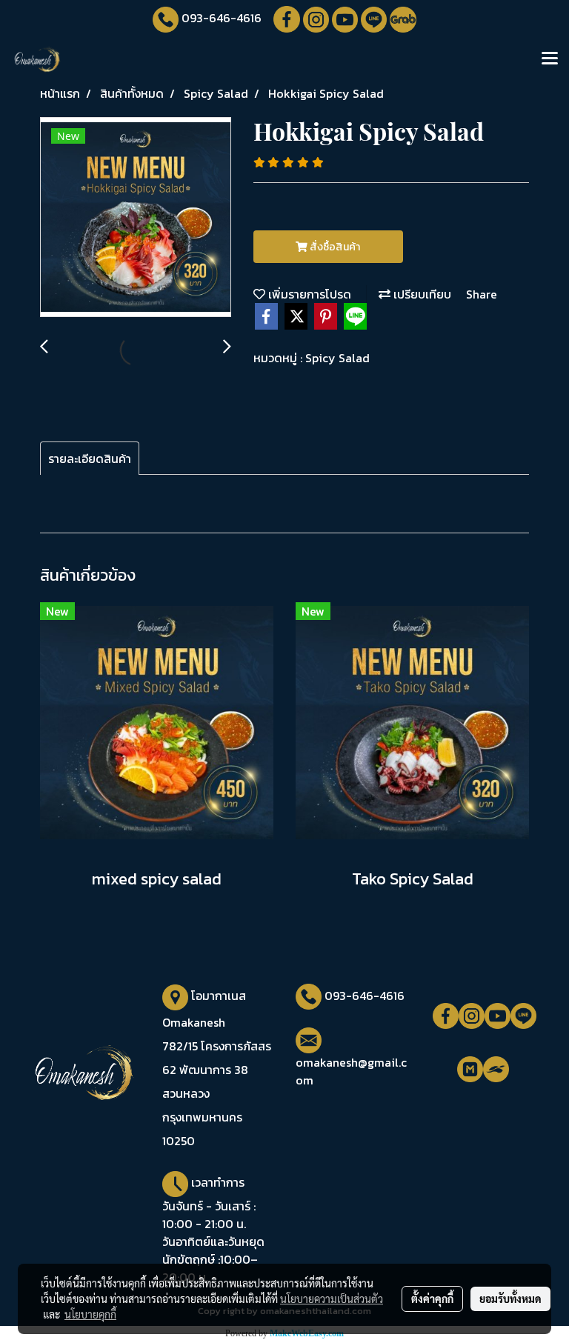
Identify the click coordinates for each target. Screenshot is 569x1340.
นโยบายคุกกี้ (90, 1314)
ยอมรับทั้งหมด (510, 1298)
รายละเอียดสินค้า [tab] (89, 458)
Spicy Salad (337, 358)
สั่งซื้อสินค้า (333, 247)
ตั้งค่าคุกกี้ (432, 1298)
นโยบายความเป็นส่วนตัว (331, 1298)
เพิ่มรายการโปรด (308, 294)
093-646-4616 (222, 18)
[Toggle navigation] (549, 59)
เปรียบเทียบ (420, 294)
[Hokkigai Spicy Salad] (135, 218)
